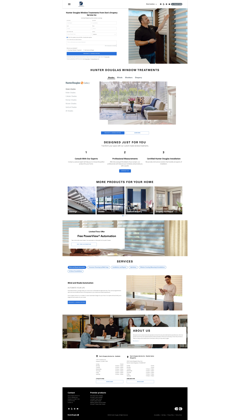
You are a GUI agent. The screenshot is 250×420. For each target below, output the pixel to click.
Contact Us (125, 170)
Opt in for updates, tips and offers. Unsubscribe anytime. (80, 37)
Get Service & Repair (89, 50)
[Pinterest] (166, 4)
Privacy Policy (87, 59)
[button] (69, 4)
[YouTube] (169, 4)
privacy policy (107, 56)
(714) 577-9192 (100, 378)
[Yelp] (163, 4)
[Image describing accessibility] (178, 408)
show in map (109, 381)
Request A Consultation (113, 132)
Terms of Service (94, 59)
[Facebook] (161, 4)
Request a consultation (77, 302)
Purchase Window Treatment (75, 50)
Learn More (137, 132)
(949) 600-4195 (131, 378)
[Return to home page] (94, 4)
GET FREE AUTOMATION (84, 244)
